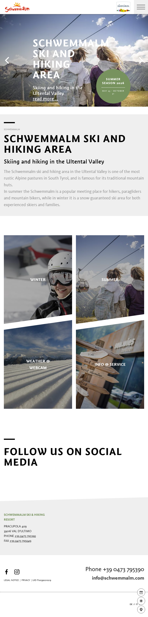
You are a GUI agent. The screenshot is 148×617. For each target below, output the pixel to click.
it (137, 604)
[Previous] (7, 60)
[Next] (140, 60)
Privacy (26, 580)
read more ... (45, 99)
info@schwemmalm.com (118, 578)
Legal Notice (11, 580)
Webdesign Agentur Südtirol (8, 604)
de (131, 604)
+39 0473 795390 (25, 536)
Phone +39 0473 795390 (114, 569)
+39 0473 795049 (20, 541)
